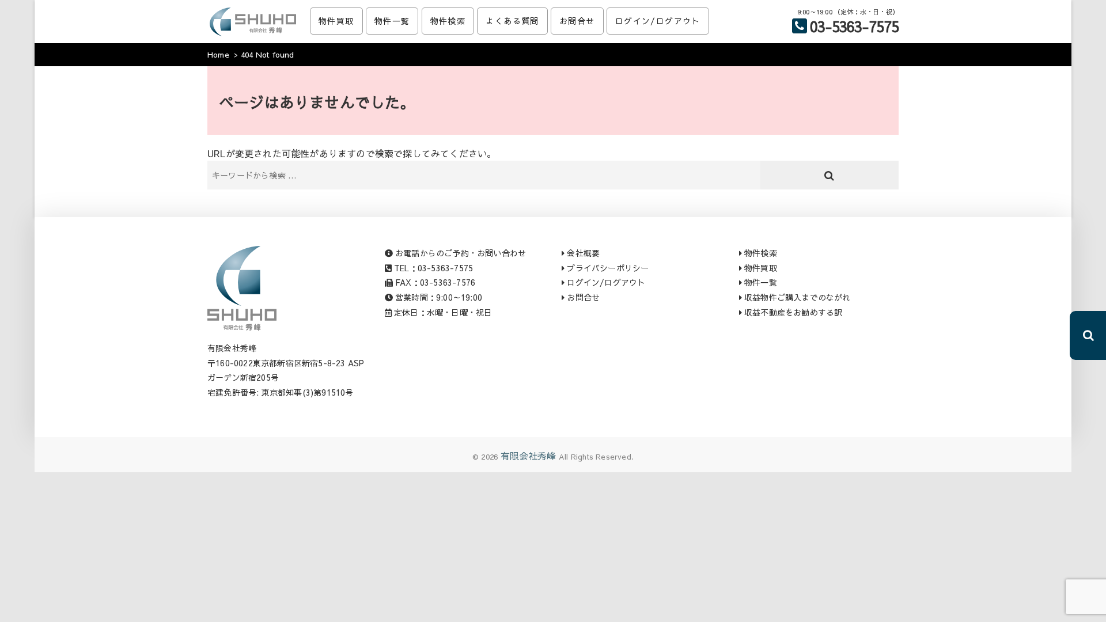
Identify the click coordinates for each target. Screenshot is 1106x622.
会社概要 (582, 253)
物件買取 (336, 20)
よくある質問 (512, 20)
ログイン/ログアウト (657, 20)
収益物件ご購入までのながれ (796, 297)
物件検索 (448, 20)
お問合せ (577, 20)
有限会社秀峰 (528, 455)
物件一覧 (392, 20)
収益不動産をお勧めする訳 (792, 312)
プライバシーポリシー (607, 268)
